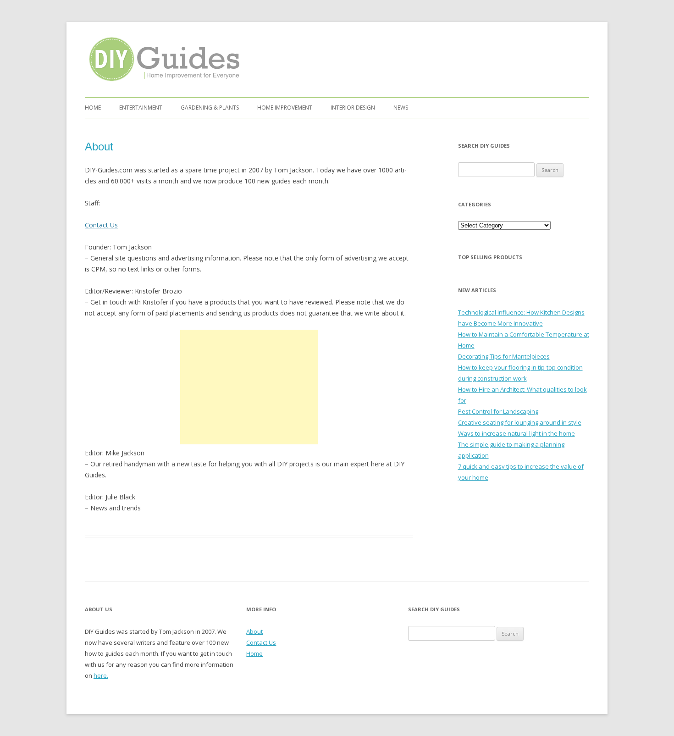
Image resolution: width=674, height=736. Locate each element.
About (254, 631)
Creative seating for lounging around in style (519, 422)
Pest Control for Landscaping (498, 411)
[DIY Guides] (162, 82)
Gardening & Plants (210, 107)
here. (101, 675)
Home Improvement (284, 107)
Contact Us (101, 225)
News (400, 107)
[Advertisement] (249, 387)
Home (93, 107)
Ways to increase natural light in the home (516, 433)
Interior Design (353, 107)
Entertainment (140, 107)
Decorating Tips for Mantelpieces (504, 356)
